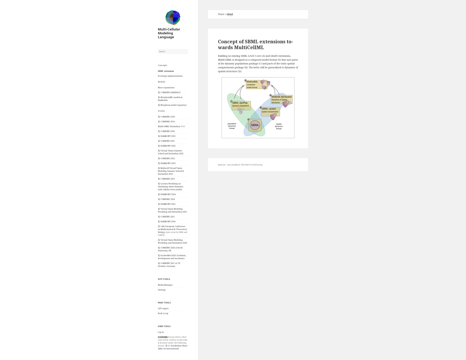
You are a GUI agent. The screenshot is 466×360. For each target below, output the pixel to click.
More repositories (166, 87)
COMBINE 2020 (168, 131)
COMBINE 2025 (168, 216)
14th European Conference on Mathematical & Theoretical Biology (172, 229)
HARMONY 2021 (168, 136)
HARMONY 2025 (168, 204)
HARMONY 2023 (168, 163)
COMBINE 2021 (168, 141)
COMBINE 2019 (168, 121)
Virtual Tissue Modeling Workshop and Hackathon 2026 (172, 241)
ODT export (163, 308)
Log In (161, 332)
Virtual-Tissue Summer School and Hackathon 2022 (170, 152)
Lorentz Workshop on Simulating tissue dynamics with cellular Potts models (170, 186)
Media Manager (165, 285)
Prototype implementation (170, 76)
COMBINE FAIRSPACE (171, 92)
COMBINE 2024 (168, 199)
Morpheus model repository (174, 105)
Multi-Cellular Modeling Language (169, 33)
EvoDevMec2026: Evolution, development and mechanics (172, 257)
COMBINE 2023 (168, 178)
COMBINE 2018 (168, 116)
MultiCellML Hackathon (169, 126)
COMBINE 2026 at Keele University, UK (170, 249)
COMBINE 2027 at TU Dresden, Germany (169, 264)
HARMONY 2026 (168, 221)
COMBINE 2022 (168, 158)
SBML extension (166, 71)
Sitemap (162, 289)
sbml (230, 14)
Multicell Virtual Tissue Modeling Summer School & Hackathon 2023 (171, 171)
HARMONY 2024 (168, 194)
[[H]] (173, 17)
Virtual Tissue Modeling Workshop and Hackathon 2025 (172, 210)
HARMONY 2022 (168, 145)
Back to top (163, 313)
